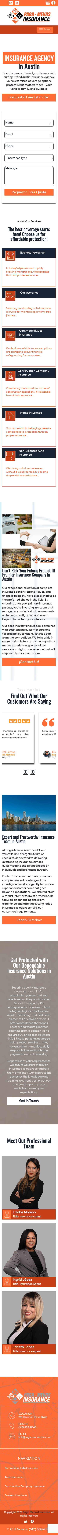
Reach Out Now (29, 920)
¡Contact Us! (29, 662)
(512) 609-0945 (27, 1427)
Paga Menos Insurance (36, 1512)
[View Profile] (47, 3)
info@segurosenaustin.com (34, 1437)
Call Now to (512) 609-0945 (30, 1529)
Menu (47, 29)
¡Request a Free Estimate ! (29, 97)
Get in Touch (29, 1101)
